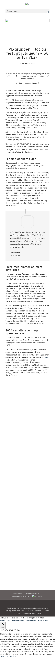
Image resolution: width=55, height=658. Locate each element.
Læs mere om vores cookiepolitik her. (32, 620)
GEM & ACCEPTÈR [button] (8, 656)
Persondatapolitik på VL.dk (19, 596)
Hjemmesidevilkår (32, 593)
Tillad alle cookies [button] (8, 620)
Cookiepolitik (17, 593)
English (39, 596)
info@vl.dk (27, 613)
